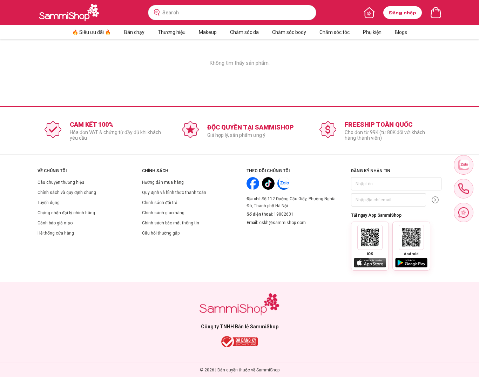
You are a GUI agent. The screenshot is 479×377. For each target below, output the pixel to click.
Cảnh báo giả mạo (55, 223)
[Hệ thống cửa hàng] (369, 12)
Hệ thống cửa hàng (56, 233)
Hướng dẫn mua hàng (163, 182)
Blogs (401, 32)
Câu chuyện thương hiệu (61, 182)
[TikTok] (268, 183)
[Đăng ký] (435, 200)
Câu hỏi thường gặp (161, 233)
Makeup (208, 32)
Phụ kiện (372, 32)
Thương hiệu (171, 32)
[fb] (463, 212)
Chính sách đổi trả (159, 202)
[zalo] (463, 165)
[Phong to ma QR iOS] (370, 237)
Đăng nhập (402, 12)
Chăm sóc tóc (334, 32)
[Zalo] (283, 183)
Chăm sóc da (244, 32)
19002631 (284, 214)
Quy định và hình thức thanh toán (174, 192)
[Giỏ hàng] (435, 12)
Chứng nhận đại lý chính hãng (66, 212)
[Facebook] (253, 183)
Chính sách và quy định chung (67, 192)
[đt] (463, 188)
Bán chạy (134, 32)
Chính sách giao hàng (163, 212)
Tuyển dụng (49, 202)
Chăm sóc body (289, 32)
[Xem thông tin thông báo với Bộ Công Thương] (239, 341)
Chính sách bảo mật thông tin (170, 223)
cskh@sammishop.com (282, 222)
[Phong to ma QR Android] (411, 237)
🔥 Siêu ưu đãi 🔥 (91, 32)
